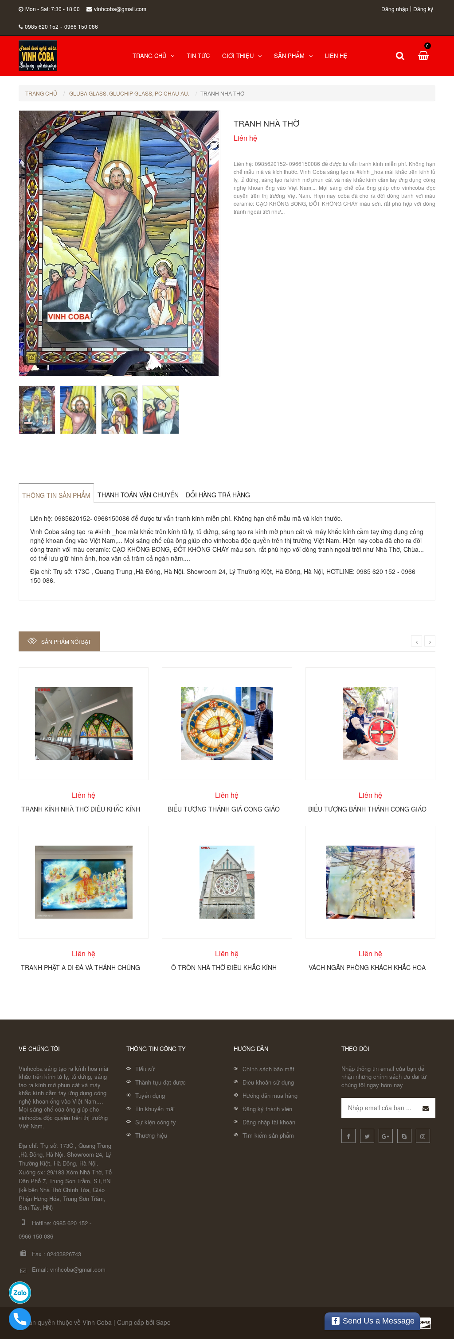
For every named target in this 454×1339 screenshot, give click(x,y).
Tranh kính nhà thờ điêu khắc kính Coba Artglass (80, 808)
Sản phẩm (289, 55)
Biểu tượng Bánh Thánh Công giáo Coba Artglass (367, 808)
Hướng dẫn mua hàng (270, 1095)
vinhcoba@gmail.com (120, 8)
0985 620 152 (42, 26)
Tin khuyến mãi (155, 1108)
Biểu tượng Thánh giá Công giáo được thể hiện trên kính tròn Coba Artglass (223, 808)
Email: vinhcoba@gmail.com (69, 1269)
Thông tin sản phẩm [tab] (56, 495)
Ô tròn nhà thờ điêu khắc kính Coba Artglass (224, 967)
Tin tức (198, 55)
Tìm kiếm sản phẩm (268, 1135)
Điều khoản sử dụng (268, 1082)
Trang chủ (149, 55)
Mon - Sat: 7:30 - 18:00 (52, 8)
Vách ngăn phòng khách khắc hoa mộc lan (367, 967)
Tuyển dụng (150, 1095)
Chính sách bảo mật (268, 1069)
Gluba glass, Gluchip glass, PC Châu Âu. (129, 93)
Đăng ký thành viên (267, 1108)
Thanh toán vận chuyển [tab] (138, 494)
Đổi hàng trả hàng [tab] (218, 494)
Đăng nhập (394, 9)
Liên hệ (336, 55)
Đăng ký (423, 9)
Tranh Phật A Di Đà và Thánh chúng (80, 967)
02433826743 (64, 1254)
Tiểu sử (145, 1069)
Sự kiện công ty (155, 1122)
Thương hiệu (151, 1135)
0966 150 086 (81, 26)
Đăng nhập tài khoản (269, 1122)
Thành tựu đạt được (160, 1082)
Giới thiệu (238, 55)
